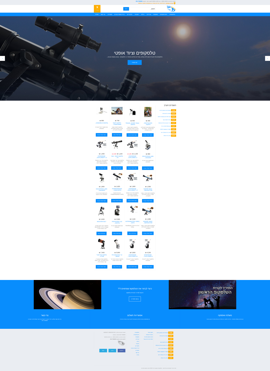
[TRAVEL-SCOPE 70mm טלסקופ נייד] (132, 112)
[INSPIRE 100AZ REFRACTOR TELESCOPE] (148, 210)
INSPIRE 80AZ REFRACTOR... (147, 189)
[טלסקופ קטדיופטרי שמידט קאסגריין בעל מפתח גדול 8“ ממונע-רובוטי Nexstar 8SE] (101, 243)
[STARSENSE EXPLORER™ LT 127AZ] (132, 177)
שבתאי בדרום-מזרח (166, 113)
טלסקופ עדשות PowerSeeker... (117, 123)
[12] (117, 243)
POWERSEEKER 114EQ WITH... (117, 189)
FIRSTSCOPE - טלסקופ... (147, 123)
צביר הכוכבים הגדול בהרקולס (164, 123)
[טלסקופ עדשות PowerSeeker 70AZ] (117, 112)
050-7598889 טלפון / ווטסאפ (119, 334)
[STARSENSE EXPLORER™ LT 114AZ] (101, 145)
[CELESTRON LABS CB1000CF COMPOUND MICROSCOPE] (101, 177)
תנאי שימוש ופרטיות (145, 368)
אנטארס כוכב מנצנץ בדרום (165, 110)
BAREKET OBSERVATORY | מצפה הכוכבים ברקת (114, 332)
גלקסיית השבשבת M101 (165, 129)
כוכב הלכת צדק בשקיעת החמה (164, 116)
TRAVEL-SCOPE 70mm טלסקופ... (132, 123)
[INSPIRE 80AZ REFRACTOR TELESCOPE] (148, 177)
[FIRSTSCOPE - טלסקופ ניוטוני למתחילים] (148, 112)
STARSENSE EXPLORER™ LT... (101, 156)
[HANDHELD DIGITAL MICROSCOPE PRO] (101, 112)
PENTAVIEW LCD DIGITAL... (117, 222)
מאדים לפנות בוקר (167, 119)
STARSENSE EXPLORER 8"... (148, 255)
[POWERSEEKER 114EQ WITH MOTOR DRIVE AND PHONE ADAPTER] (117, 177)
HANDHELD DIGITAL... (101, 123)
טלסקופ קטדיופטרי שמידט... (101, 255)
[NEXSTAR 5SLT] (101, 210)
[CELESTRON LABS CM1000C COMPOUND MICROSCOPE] (148, 145)
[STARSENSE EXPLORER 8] (148, 243)
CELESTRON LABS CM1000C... (147, 157)
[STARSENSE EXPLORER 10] (132, 243)
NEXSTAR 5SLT (101, 221)
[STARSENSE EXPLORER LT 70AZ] (132, 145)
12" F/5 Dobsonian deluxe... (117, 255)
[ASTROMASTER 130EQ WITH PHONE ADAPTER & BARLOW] (132, 210)
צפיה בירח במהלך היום (166, 132)
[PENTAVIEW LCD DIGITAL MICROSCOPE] (117, 210)
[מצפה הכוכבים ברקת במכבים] (121, 343)
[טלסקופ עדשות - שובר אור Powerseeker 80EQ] (117, 145)
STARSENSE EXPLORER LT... (132, 156)
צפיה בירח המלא (167, 135)
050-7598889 (139, 1)
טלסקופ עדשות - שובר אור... (117, 156)
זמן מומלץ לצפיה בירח (166, 126)
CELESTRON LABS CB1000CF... (101, 189)
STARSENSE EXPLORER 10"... (132, 255)
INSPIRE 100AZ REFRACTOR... (147, 222)
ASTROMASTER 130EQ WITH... (132, 222)
